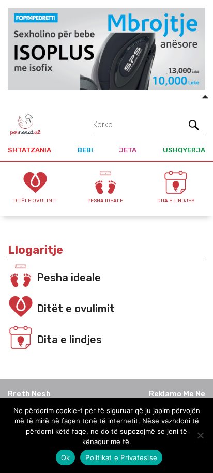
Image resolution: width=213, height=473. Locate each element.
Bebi (85, 150)
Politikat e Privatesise (121, 457)
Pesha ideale (69, 277)
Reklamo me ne (177, 394)
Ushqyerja (184, 150)
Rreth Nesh (29, 394)
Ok (65, 457)
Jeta (127, 150)
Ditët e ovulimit (76, 308)
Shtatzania (29, 150)
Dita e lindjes (69, 339)
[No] (200, 435)
